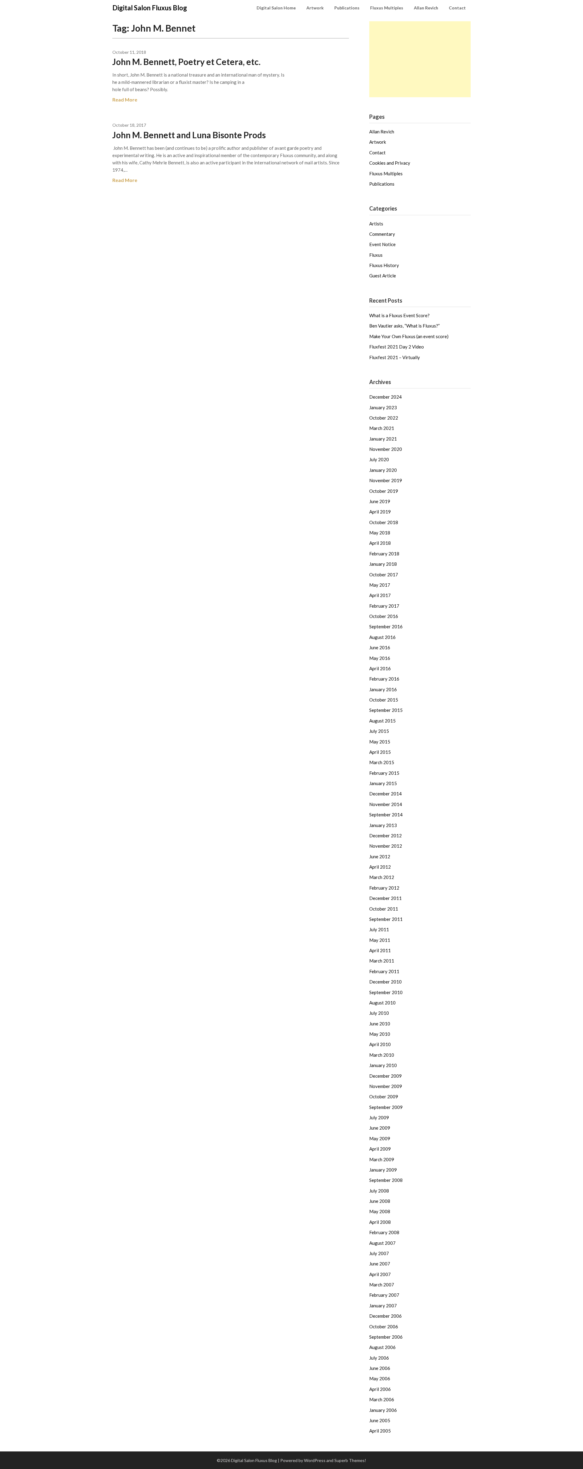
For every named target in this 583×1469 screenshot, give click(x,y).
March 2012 (381, 877)
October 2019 (383, 491)
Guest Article (382, 275)
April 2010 (380, 1044)
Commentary (382, 234)
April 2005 (380, 1430)
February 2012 (384, 888)
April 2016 (380, 668)
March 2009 (381, 1159)
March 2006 (381, 1399)
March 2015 (381, 762)
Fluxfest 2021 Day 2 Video (396, 346)
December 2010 (385, 981)
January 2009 (383, 1169)
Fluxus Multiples (386, 7)
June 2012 (379, 856)
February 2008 (384, 1232)
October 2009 (383, 1096)
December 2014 (385, 793)
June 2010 (379, 1023)
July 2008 (379, 1190)
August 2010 (382, 1002)
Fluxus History (384, 265)
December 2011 (385, 898)
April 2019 (380, 511)
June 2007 (379, 1263)
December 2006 (385, 1316)
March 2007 (381, 1284)
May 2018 (379, 532)
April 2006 (380, 1389)
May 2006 (379, 1378)
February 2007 (384, 1295)
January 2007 (383, 1305)
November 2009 (385, 1086)
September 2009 (386, 1107)
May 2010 (379, 1034)
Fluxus (376, 255)
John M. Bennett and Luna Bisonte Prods (189, 135)
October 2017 (383, 574)
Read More (124, 99)
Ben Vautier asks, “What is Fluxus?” (404, 325)
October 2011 (383, 908)
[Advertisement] (420, 59)
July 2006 (379, 1358)
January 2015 (383, 783)
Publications (347, 7)
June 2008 (379, 1201)
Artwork (315, 7)
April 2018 (380, 543)
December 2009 (385, 1076)
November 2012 (385, 846)
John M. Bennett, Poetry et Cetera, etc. (186, 62)
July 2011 (379, 929)
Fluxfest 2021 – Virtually (394, 357)
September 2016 (386, 626)
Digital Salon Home (276, 7)
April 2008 (380, 1222)
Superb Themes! (350, 1460)
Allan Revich (426, 7)
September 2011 (386, 919)
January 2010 (383, 1065)
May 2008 (379, 1211)
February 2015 (384, 773)
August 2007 (382, 1243)
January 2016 (383, 689)
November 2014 (385, 804)
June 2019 (379, 501)
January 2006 (383, 1410)
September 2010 (386, 992)
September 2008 (386, 1180)
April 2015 (380, 752)
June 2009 (379, 1128)
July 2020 (379, 459)
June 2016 (379, 647)
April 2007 (380, 1274)
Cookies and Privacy (389, 163)
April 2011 (380, 950)
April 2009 (380, 1149)
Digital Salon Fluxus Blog (149, 8)
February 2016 (384, 678)
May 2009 (379, 1138)
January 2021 (383, 438)
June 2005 (379, 1420)
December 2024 (385, 397)
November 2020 (385, 449)
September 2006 (386, 1337)
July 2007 (379, 1253)
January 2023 (383, 407)
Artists (376, 223)
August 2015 (382, 720)
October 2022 (383, 417)
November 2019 (385, 480)
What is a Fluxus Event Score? (399, 315)
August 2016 (382, 637)
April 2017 (380, 595)
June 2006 (379, 1368)
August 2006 (382, 1347)
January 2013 (383, 825)
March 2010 (381, 1055)
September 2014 (386, 814)
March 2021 (381, 428)
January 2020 (383, 470)
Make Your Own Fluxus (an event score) (408, 336)
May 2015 (379, 741)
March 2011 (381, 960)
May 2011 (379, 940)
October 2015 (383, 699)
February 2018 (384, 553)
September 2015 (386, 710)
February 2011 (384, 971)
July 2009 (379, 1117)
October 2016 (383, 616)
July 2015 (379, 731)
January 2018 (383, 564)
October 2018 (383, 522)
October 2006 (383, 1326)
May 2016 (379, 658)
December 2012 (385, 835)
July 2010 (379, 1013)
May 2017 (379, 585)
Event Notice (382, 244)
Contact (457, 7)
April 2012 (380, 867)
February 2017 (384, 606)
